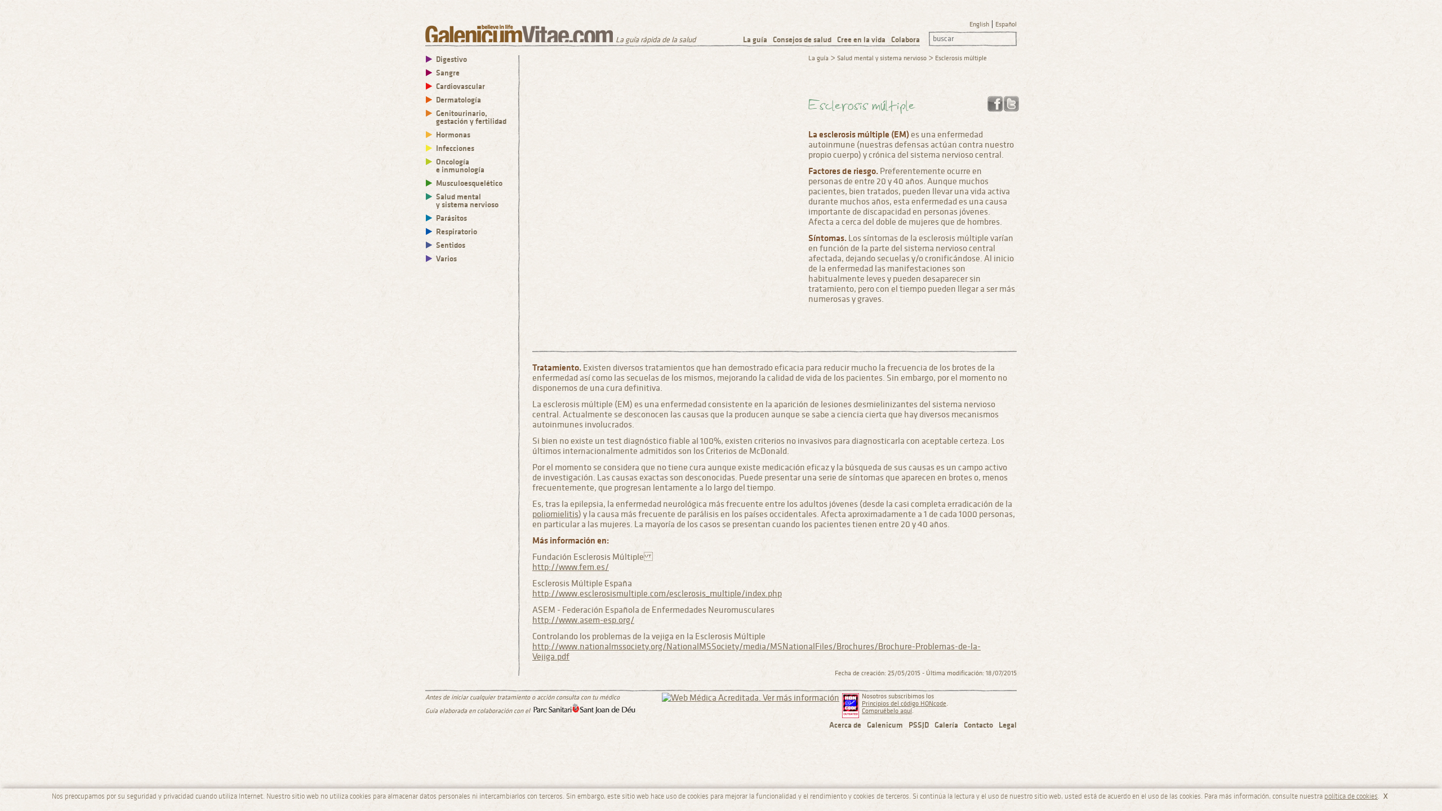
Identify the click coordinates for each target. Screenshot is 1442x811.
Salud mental (467, 201)
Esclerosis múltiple (961, 58)
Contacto (978, 725)
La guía (755, 39)
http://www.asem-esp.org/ (583, 620)
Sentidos (450, 245)
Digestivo (451, 59)
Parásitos (451, 218)
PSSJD (919, 725)
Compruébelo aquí (887, 711)
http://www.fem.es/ (570, 567)
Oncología (460, 166)
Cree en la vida (861, 39)
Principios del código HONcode (904, 703)
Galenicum (885, 725)
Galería (946, 725)
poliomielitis (555, 514)
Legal (1008, 725)
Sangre (448, 73)
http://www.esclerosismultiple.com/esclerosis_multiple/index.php (657, 594)
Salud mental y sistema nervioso (882, 58)
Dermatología (458, 100)
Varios (446, 259)
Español (1006, 24)
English (979, 24)
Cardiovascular (460, 86)
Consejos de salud (802, 39)
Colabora (905, 39)
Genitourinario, (471, 117)
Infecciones (455, 148)
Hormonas (453, 135)
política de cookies (1351, 796)
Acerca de (845, 725)
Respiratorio (456, 232)
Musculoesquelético (469, 183)
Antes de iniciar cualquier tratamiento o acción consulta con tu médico (522, 697)
